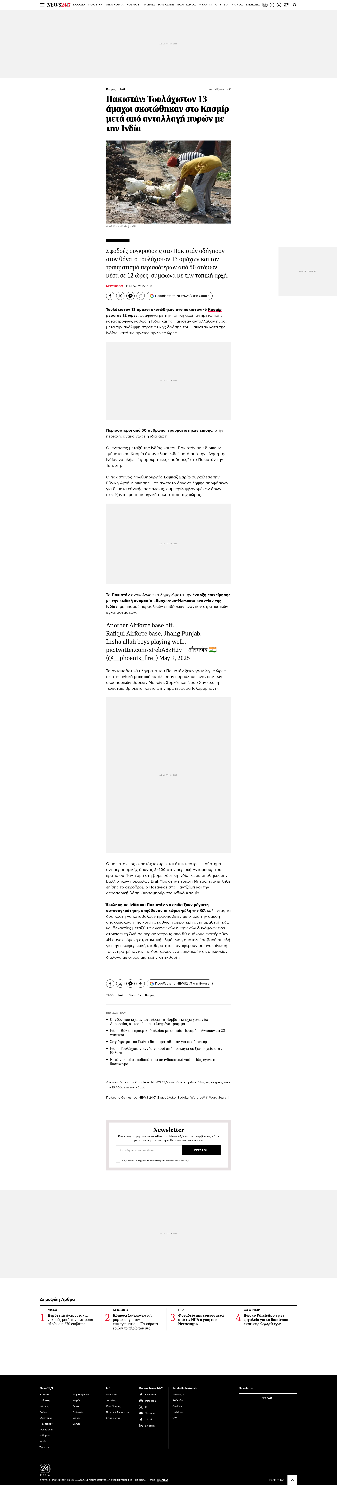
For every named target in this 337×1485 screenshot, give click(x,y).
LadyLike (177, 1412)
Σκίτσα (76, 1406)
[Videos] (272, 4)
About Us (111, 1394)
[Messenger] (130, 296)
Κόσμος (111, 89)
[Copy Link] (141, 296)
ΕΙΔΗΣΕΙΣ (253, 5)
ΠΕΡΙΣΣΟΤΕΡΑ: (116, 1012)
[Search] (294, 4)
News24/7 (178, 1394)
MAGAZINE (166, 5)
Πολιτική (45, 1400)
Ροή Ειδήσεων (81, 1394)
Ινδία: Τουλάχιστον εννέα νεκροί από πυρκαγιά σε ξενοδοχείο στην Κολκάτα (166, 1050)
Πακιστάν (135, 995)
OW (174, 1418)
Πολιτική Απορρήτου (117, 1412)
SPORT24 (177, 1400)
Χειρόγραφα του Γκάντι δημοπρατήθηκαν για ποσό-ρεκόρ (158, 1041)
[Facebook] (110, 296)
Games (126, 1097)
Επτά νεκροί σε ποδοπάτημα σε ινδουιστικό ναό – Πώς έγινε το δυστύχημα (163, 1062)
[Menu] (42, 5)
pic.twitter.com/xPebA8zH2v (144, 650)
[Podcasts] (279, 4)
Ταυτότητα (112, 1400)
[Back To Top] (292, 1480)
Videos (77, 1418)
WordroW (197, 1097)
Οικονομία (46, 1418)
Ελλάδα (44, 1394)
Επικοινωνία (113, 1418)
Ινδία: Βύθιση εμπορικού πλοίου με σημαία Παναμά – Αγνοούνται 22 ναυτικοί (167, 1033)
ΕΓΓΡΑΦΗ (268, 1398)
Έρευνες (45, 1447)
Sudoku (183, 1097)
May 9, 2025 (174, 658)
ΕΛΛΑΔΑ (79, 5)
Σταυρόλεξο (166, 1097)
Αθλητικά (45, 1435)
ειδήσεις (217, 1082)
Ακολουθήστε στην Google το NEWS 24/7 (137, 1082)
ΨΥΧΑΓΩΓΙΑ (208, 5)
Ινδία (123, 89)
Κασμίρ (215, 310)
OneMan (177, 1406)
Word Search (218, 1097)
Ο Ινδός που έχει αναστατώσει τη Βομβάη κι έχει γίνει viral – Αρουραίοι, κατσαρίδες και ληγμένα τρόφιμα (161, 1021)
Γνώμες (44, 1412)
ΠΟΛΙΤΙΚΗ (95, 5)
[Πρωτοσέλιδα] (265, 4)
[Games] (286, 4)
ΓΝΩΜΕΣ (149, 5)
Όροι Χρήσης (113, 1406)
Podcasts (78, 1412)
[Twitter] (120, 296)
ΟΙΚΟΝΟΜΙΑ (115, 5)
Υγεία (43, 1441)
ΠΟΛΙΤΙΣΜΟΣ (186, 5)
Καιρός (237, 5)
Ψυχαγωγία (46, 1429)
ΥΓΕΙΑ (224, 5)
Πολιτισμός (46, 1424)
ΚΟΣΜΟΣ (133, 5)
